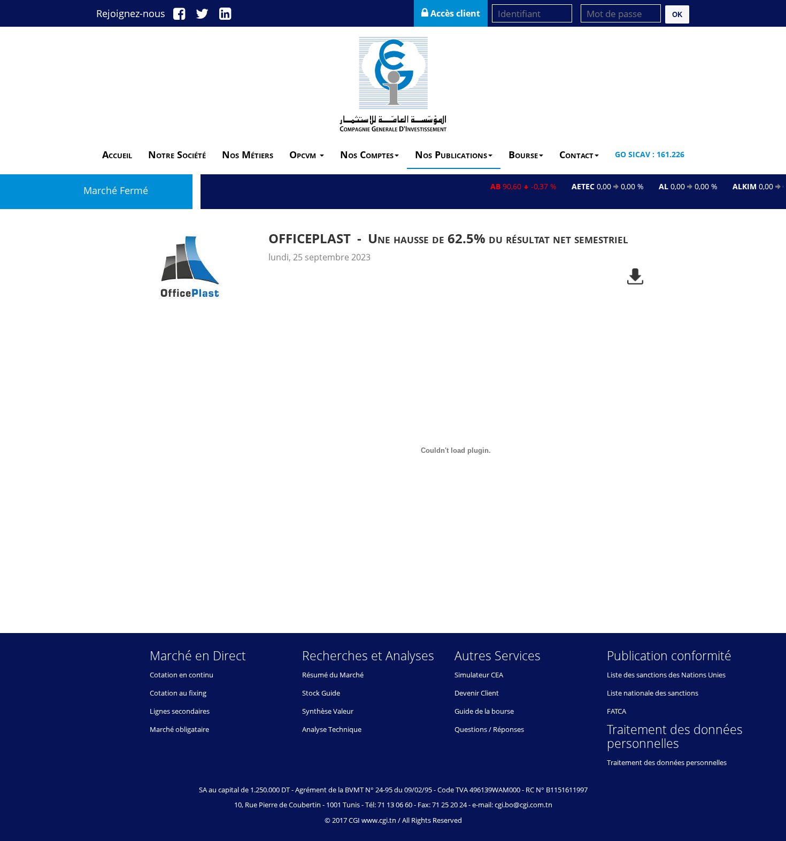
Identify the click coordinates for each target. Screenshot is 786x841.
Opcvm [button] (304, 154)
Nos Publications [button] (451, 154)
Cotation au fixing (178, 693)
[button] (677, 14)
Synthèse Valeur (327, 711)
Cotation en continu (181, 675)
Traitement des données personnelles (667, 762)
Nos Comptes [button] (367, 154)
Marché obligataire (179, 729)
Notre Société (177, 154)
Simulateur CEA (478, 675)
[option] (393, 415)
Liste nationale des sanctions (652, 693)
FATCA (616, 711)
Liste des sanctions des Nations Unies (666, 675)
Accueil (117, 154)
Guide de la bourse (484, 711)
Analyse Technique (331, 729)
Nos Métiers (247, 154)
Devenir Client (476, 693)
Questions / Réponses (489, 729)
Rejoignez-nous (130, 13)
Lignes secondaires (180, 711)
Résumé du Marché (333, 675)
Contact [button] (576, 154)
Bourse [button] (523, 154)
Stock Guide (321, 693)
